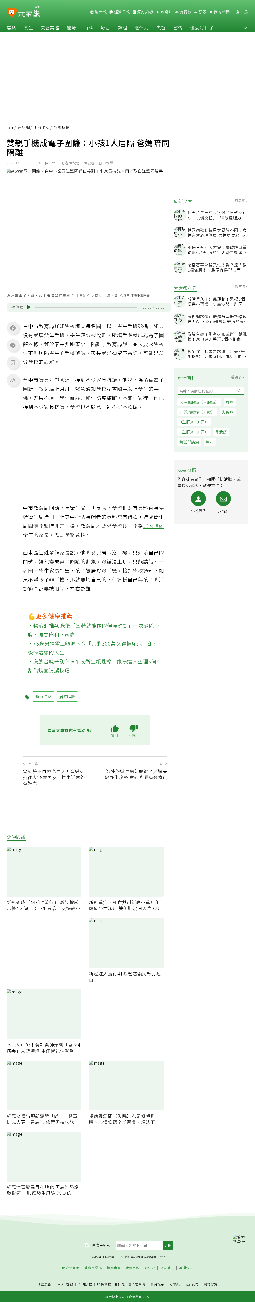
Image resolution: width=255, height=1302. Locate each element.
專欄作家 (186, 1268)
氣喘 (210, 441)
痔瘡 (230, 402)
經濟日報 (121, 12)
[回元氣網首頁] (29, 12)
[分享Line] (13, 345)
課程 (122, 27)
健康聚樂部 (93, 1268)
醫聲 (178, 27)
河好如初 (144, 12)
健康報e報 (101, 1245)
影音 (105, 27)
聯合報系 (157, 1284)
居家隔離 (153, 525)
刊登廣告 (44, 1284)
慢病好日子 (202, 27)
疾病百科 (133, 1268)
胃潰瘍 (221, 431)
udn (10, 127)
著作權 (119, 1284)
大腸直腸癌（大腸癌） (199, 402)
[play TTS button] (29, 307)
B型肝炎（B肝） (194, 421)
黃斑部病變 (189, 441)
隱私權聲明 (136, 1284)
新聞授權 (85, 1284)
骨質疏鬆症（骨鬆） (197, 411)
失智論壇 (50, 27)
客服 (69, 1284)
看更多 (241, 200)
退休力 (142, 27)
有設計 (165, 12)
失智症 (228, 411)
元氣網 (23, 127)
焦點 (11, 27)
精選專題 (114, 1268)
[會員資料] (238, 12)
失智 (161, 27)
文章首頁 (167, 1268)
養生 (28, 27)
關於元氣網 (70, 1268)
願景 (202, 12)
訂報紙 (174, 1284)
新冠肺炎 (41, 127)
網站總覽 (211, 1284)
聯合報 (100, 12)
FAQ (59, 1284)
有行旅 (185, 12)
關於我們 (192, 1284)
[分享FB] (13, 328)
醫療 (71, 27)
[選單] (246, 12)
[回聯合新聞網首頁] (12, 13)
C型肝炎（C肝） (194, 431)
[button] (245, 27)
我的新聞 (221, 12)
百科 (88, 27)
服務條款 (104, 1284)
